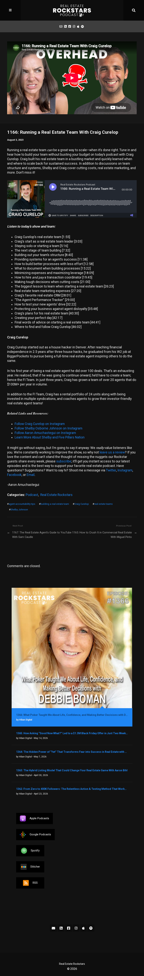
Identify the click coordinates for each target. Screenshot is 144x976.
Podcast (32, 495)
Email (30, 475)
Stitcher (35, 866)
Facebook (14, 475)
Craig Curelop (81, 504)
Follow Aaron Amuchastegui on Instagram (45, 433)
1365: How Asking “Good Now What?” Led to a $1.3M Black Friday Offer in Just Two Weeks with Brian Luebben (72, 733)
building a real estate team (54, 504)
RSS (35, 882)
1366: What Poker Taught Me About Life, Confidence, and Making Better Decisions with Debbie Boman (72, 714)
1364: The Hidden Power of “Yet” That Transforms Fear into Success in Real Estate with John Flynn (72, 751)
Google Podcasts (40, 834)
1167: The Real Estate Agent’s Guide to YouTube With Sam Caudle (41, 535)
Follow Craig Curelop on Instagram (40, 424)
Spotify (35, 850)
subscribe (63, 461)
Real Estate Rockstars (56, 495)
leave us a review (112, 452)
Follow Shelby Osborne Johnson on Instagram (48, 428)
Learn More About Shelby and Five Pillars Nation (50, 437)
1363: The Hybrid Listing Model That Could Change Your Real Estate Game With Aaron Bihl (72, 770)
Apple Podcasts (39, 818)
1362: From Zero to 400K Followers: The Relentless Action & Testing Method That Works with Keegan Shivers (72, 788)
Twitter (111, 470)
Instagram (124, 470)
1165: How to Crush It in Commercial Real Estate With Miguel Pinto (102, 535)
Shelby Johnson (19, 509)
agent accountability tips (22, 504)
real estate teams (103, 504)
